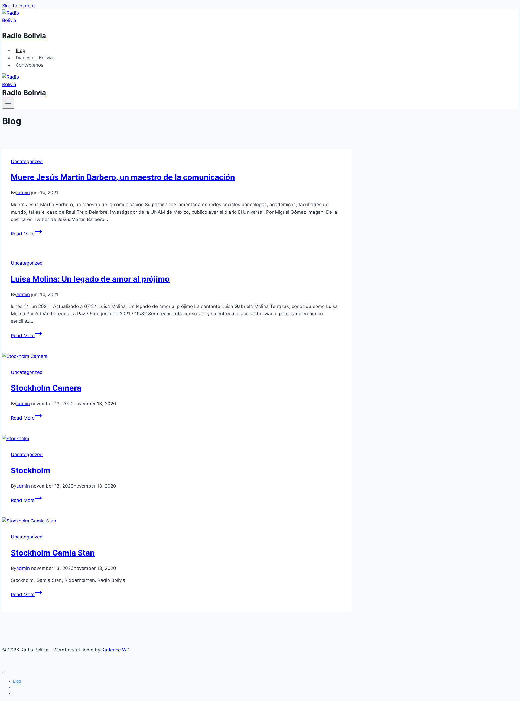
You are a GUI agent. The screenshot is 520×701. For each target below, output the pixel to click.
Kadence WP (115, 650)
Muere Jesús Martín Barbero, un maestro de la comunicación (123, 177)
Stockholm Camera (46, 387)
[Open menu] (8, 103)
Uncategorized (27, 161)
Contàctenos (29, 65)
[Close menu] (4, 671)
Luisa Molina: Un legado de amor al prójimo (90, 279)
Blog (20, 50)
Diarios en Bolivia (34, 57)
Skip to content (18, 5)
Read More (23, 233)
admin (23, 192)
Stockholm (30, 470)
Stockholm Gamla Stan (53, 552)
